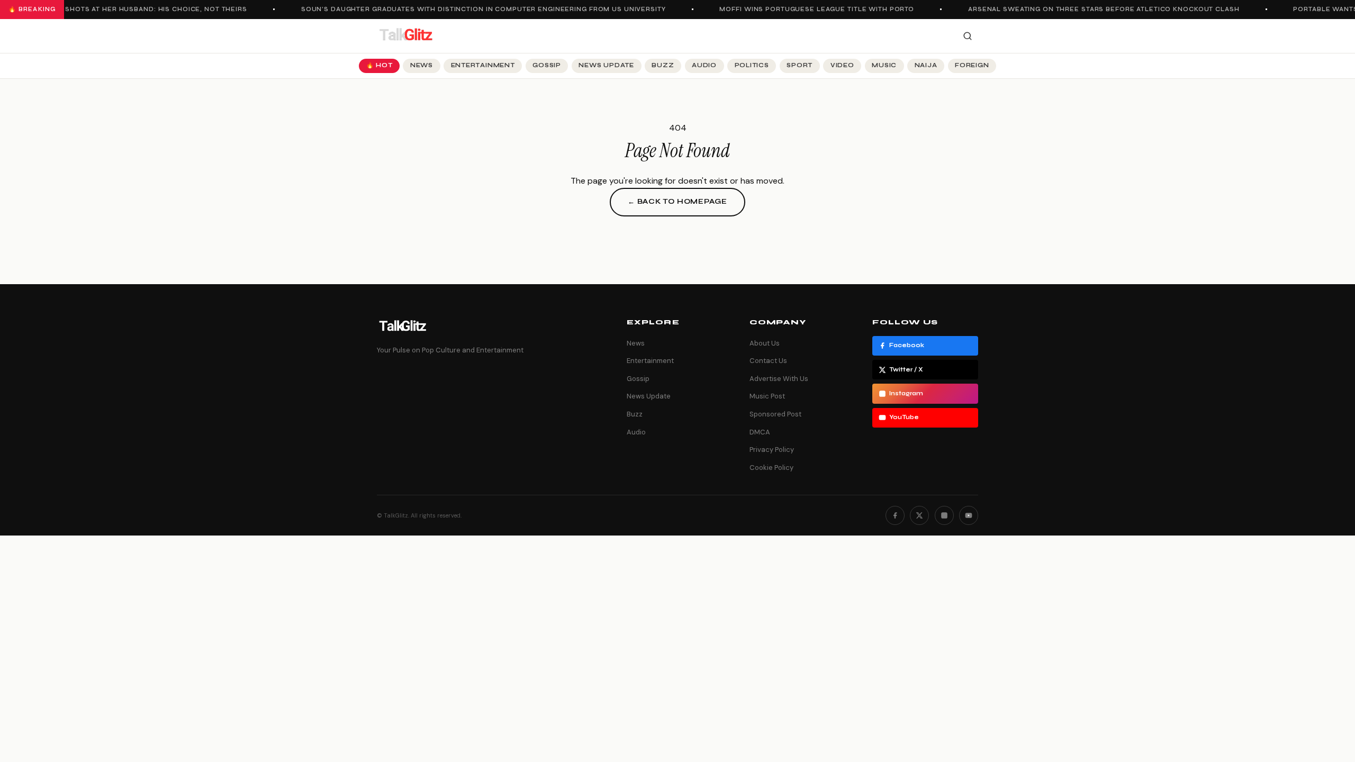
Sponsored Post (775, 414)
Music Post (767, 396)
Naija (926, 65)
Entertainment (483, 65)
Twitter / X (906, 369)
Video (842, 65)
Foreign (972, 65)
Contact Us (768, 360)
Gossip (546, 65)
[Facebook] (895, 515)
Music (884, 65)
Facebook (906, 345)
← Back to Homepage (677, 201)
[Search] (967, 36)
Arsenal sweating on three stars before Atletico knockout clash (1096, 9)
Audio (704, 65)
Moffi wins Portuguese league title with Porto (809, 9)
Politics (752, 65)
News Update (606, 65)
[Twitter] (919, 515)
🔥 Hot (379, 65)
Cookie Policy (771, 467)
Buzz (663, 65)
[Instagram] (944, 515)
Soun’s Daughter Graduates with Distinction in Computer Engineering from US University (476, 9)
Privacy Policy (771, 449)
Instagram (906, 393)
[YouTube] (968, 515)
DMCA (759, 432)
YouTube (904, 417)
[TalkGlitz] (405, 36)
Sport (799, 65)
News (421, 65)
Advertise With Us (778, 378)
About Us (764, 343)
